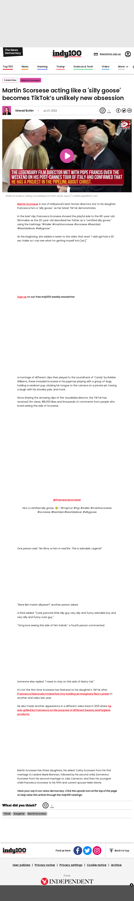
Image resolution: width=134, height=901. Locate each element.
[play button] (67, 155)
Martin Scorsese (27, 204)
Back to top (122, 850)
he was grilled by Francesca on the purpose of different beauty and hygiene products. (64, 710)
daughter (19, 813)
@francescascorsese (67, 500)
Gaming (42, 66)
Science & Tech (83, 66)
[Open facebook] (77, 850)
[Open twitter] (87, 850)
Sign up (22, 297)
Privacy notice (45, 865)
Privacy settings (70, 865)
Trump (60, 66)
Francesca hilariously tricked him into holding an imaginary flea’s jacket (63, 694)
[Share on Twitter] (124, 110)
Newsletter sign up (110, 54)
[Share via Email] (129, 110)
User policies (21, 865)
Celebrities (10, 80)
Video (105, 66)
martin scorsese (30, 80)
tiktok (7, 813)
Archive (116, 865)
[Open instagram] (97, 850)
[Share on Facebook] (118, 110)
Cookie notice (96, 865)
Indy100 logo (67, 54)
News (25, 66)
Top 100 (8, 66)
